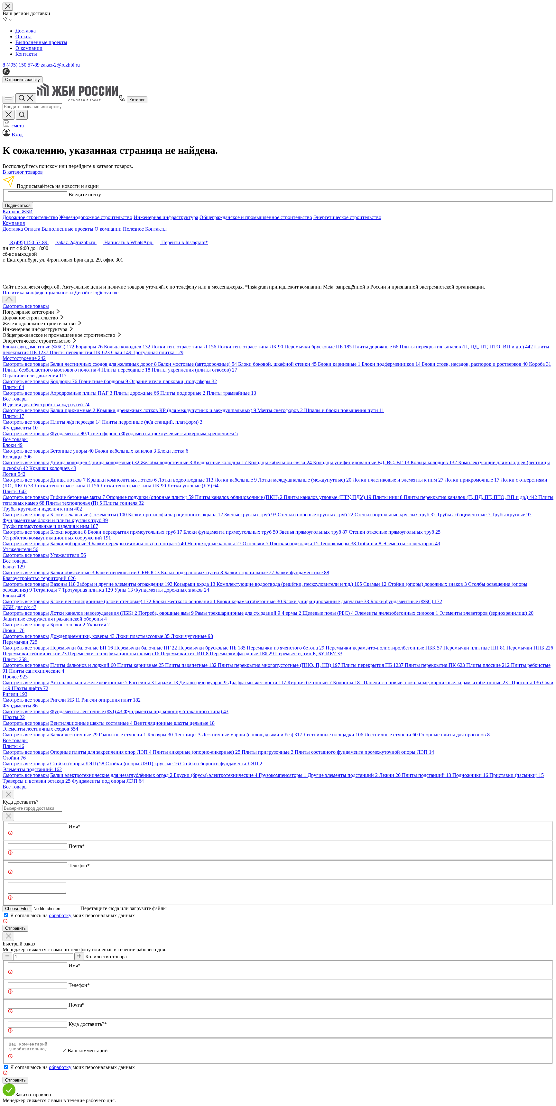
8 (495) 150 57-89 (21, 65)
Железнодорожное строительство (95, 217)
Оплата (23, 36)
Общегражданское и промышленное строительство (255, 217)
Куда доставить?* (88, 1024)
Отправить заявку (22, 79)
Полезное (133, 229)
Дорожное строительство (30, 217)
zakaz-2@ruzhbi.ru (60, 65)
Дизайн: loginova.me (96, 292)
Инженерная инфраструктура (166, 217)
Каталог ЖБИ (18, 211)
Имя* (74, 826)
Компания (14, 223)
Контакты (26, 54)
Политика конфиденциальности (38, 292)
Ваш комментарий (88, 1050)
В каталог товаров (23, 172)
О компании (28, 48)
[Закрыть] (8, 816)
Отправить (15, 928)
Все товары (15, 398)
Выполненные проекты (41, 42)
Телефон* (79, 865)
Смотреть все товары (26, 306)
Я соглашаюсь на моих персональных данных (72, 915)
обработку (60, 915)
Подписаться (18, 205)
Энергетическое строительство (347, 217)
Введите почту (85, 194)
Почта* (77, 846)
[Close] (8, 794)
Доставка (25, 30)
